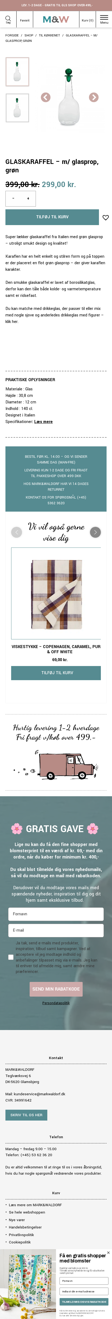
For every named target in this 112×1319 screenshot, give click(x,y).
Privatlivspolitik (21, 1234)
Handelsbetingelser (25, 1227)
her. (15, 322)
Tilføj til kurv (52, 217)
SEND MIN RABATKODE (56, 989)
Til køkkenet (49, 35)
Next (93, 97)
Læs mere (43, 422)
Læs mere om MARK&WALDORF (35, 1205)
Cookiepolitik (20, 1242)
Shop (28, 35)
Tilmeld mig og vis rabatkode (84, 1301)
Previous (45, 97)
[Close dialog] (108, 1252)
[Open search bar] (8, 17)
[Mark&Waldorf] (56, 19)
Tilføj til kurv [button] (57, 673)
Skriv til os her (26, 1115)
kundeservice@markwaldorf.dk (39, 1094)
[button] (104, 215)
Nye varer (17, 1219)
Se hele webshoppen (27, 1212)
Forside (12, 35)
